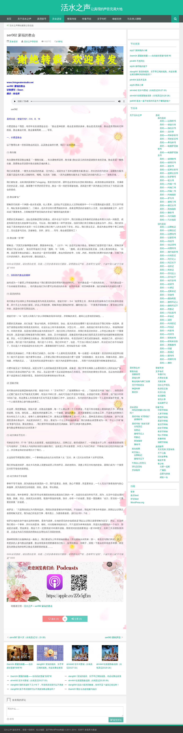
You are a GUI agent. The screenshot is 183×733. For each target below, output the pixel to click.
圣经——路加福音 (168, 208)
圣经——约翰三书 (168, 187)
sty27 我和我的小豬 (138, 50)
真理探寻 (41, 18)
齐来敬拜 (136, 470)
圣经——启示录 (167, 131)
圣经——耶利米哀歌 (169, 341)
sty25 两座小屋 (136, 84)
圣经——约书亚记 (168, 323)
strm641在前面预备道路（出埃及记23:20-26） (89, 680)
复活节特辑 (163, 424)
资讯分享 (162, 399)
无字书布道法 (138, 384)
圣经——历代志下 (168, 276)
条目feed (135, 495)
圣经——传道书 (167, 241)
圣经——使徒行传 (168, 124)
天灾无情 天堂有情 (166, 449)
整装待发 (71, 18)
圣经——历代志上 (168, 273)
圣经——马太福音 (168, 219)
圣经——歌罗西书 (168, 176)
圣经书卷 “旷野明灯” (141, 416)
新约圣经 (162, 117)
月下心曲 (162, 452)
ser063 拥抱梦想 (113, 637)
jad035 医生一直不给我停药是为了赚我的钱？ (150, 100)
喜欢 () (55, 618)
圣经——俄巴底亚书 (169, 251)
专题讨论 (162, 374)
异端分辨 (136, 377)
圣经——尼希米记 (168, 291)
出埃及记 (138, 426)
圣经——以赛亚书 (168, 237)
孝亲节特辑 (163, 431)
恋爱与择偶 (165, 473)
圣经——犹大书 (167, 180)
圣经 (158, 115)
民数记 (137, 437)
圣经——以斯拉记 (168, 230)
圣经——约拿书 (167, 330)
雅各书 (137, 444)
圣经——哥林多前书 (169, 135)
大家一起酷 (165, 466)
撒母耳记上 (139, 433)
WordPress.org (137, 502)
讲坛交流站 (137, 466)
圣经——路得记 (167, 351)
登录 (133, 491)
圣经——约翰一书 (168, 183)
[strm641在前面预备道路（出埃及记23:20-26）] (110, 652)
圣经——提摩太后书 (169, 173)
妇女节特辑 (163, 427)
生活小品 (162, 392)
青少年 (161, 463)
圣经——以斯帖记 (168, 226)
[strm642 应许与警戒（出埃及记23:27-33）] (80, 652)
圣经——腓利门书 (168, 201)
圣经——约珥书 (167, 334)
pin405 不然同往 (137, 60)
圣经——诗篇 (166, 348)
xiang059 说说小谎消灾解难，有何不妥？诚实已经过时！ (93, 684)
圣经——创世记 (167, 266)
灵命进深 (56, 18)
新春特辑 (162, 438)
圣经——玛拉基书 (168, 312)
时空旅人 (136, 452)
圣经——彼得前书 (168, 158)
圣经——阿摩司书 (168, 359)
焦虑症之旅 (163, 388)
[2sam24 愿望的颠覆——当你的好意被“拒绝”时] (20, 652)
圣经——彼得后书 (168, 162)
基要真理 (136, 374)
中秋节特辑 (163, 409)
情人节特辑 (163, 434)
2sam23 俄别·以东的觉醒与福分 (82, 688)
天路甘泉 (162, 381)
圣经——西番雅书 (168, 344)
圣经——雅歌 (166, 362)
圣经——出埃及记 (168, 255)
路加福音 (138, 440)
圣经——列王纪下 (168, 262)
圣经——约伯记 (167, 326)
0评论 (60, 41)
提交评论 (117, 719)
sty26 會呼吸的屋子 (138, 66)
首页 (9, 18)
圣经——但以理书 (168, 244)
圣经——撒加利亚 (168, 298)
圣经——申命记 (167, 316)
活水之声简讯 (164, 384)
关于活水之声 (24, 18)
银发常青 (162, 460)
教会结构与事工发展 (141, 381)
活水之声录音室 (31, 41)
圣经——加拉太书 (168, 128)
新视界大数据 (91, 729)
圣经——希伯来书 (168, 142)
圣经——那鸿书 (167, 355)
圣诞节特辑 (163, 420)
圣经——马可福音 (168, 216)
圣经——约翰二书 (168, 190)
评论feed (135, 498)
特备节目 (86, 18)
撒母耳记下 (139, 458)
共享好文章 (163, 377)
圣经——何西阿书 (168, 248)
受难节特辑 (163, 417)
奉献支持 (116, 18)
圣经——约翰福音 (168, 194)
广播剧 (163, 470)
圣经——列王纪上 (168, 258)
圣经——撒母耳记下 (169, 305)
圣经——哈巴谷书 (168, 280)
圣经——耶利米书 (168, 337)
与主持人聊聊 (134, 18)
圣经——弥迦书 (167, 294)
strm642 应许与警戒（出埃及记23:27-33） (29, 680)
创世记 (137, 429)
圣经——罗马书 (167, 198)
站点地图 (40, 729)
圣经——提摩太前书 (169, 169)
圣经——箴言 (166, 319)
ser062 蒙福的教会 (21, 34)
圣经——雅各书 (167, 212)
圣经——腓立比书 (168, 205)
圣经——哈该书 (167, 283)
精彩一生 (164, 477)
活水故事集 (163, 456)
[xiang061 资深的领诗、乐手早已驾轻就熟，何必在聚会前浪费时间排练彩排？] (50, 652)
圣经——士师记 (167, 287)
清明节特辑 (163, 442)
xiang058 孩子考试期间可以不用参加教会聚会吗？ (32, 688)
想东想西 (136, 448)
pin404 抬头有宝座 (138, 79)
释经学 (135, 392)
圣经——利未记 (167, 269)
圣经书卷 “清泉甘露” (141, 423)
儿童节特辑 (163, 413)
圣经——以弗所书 (168, 120)
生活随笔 (162, 395)
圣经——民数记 (167, 309)
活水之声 (28, 605)
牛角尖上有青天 (139, 462)
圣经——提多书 (167, 165)
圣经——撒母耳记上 (169, 301)
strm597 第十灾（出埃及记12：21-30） (28, 637)
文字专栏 (101, 18)
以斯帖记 (138, 455)
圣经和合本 (135, 367)
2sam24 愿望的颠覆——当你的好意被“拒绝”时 (31, 676)
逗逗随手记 (163, 402)
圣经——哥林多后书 (169, 138)
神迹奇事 (136, 388)
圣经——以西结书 (168, 233)
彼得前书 (138, 419)
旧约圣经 (162, 223)
